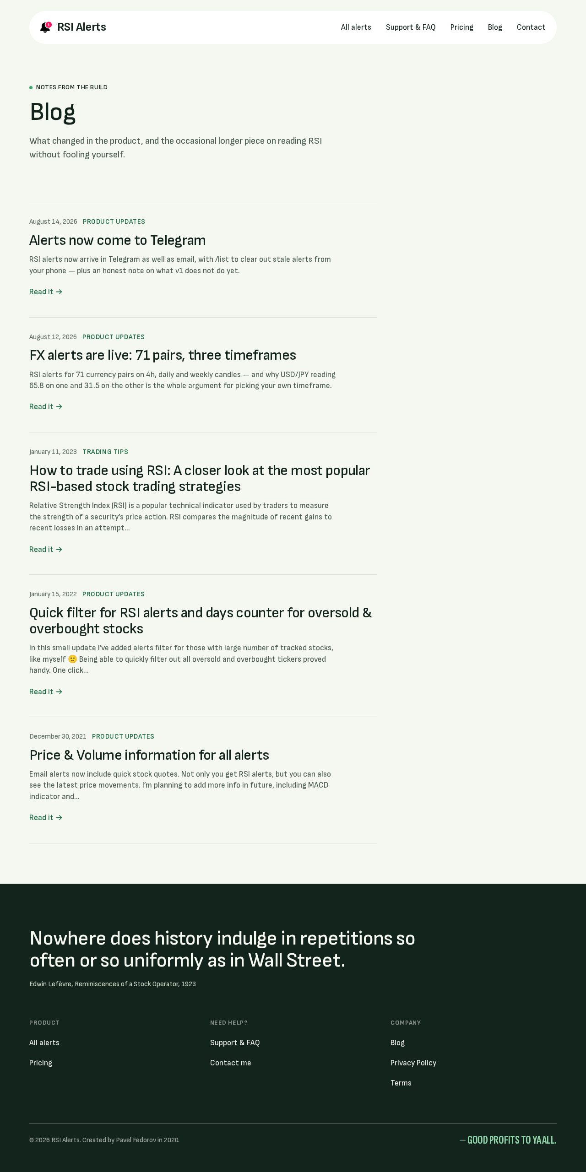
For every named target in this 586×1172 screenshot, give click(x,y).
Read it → (46, 292)
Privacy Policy (413, 1063)
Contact (531, 27)
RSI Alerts (81, 27)
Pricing (461, 27)
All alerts (356, 27)
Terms (401, 1083)
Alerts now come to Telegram (117, 240)
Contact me (230, 1063)
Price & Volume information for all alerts (149, 755)
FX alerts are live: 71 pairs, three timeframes (162, 355)
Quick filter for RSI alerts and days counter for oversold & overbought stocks (200, 621)
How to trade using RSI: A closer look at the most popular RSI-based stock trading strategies (199, 479)
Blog (495, 27)
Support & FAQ (411, 27)
